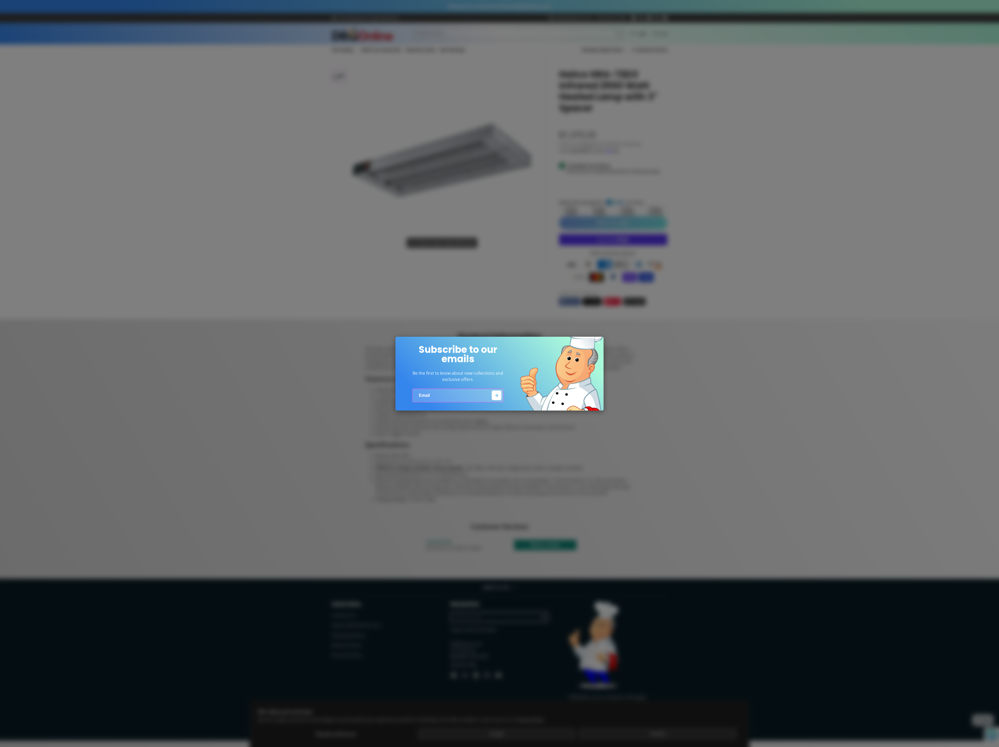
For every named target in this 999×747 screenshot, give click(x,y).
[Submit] (496, 395)
